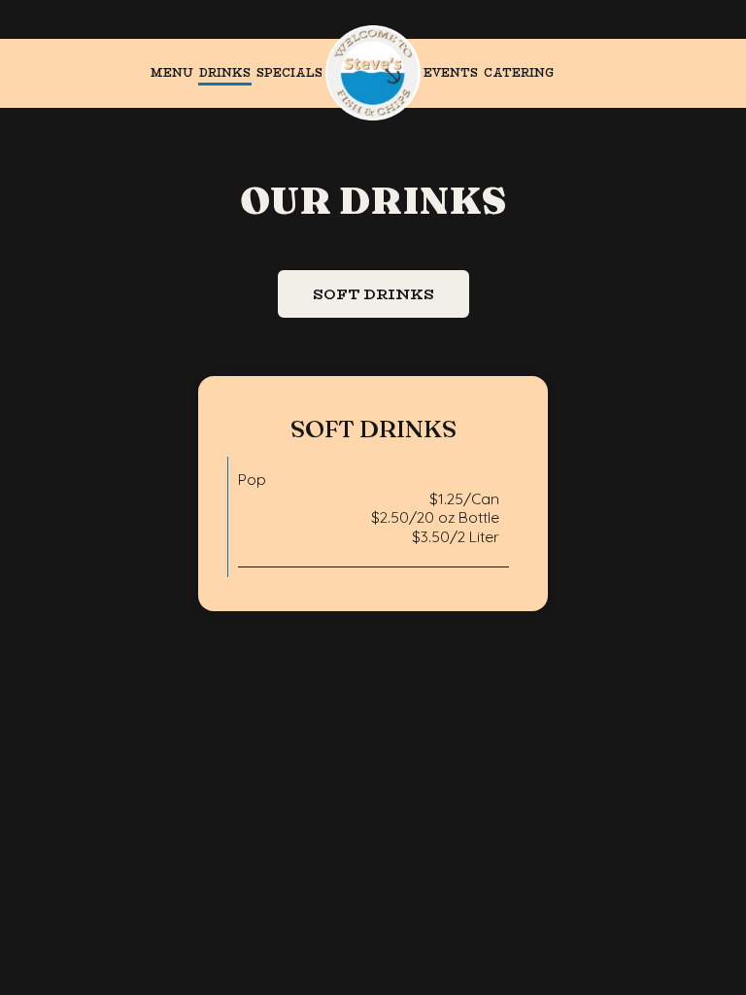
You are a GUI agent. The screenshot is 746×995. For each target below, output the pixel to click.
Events (451, 73)
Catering (519, 73)
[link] (373, 72)
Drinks (225, 73)
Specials (289, 73)
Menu (172, 73)
